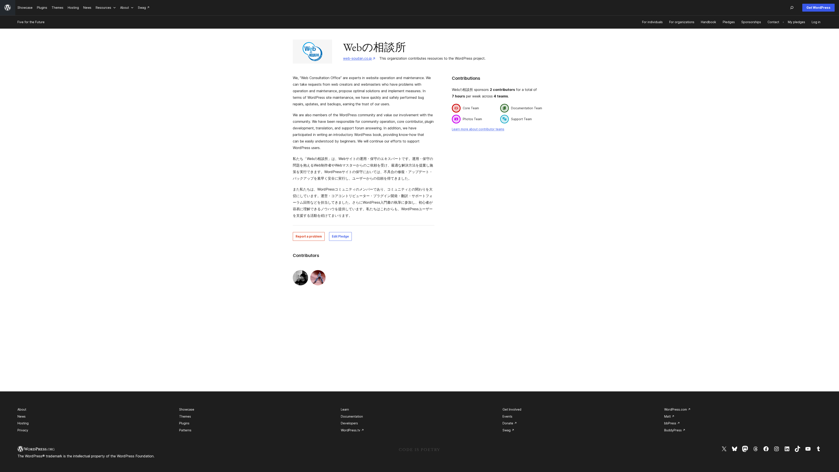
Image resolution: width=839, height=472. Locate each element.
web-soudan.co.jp (357, 58)
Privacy (22, 430)
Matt (669, 416)
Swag (508, 430)
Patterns (185, 430)
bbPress (672, 423)
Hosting (23, 423)
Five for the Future (31, 22)
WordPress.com (677, 409)
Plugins (184, 423)
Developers (349, 423)
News (21, 416)
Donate (510, 423)
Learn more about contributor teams (478, 129)
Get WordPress (818, 7)
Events (507, 416)
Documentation (352, 416)
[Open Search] (792, 7)
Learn (345, 409)
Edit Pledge (340, 236)
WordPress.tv (352, 430)
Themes (185, 416)
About (21, 409)
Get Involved (512, 409)
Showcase (186, 409)
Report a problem (309, 236)
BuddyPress (674, 430)
